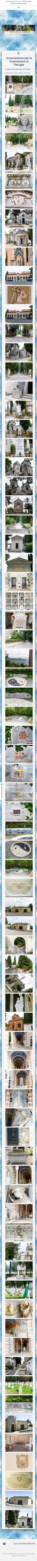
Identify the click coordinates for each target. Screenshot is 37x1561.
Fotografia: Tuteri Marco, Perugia (17, 73)
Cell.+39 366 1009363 (24, 1543)
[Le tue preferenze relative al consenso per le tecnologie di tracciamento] (2, 791)
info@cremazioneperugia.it (18, 3)
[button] (18, 7)
